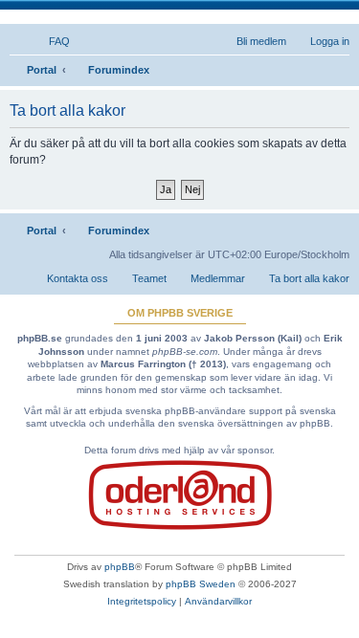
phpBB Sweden (201, 584)
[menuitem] (51, 41)
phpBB (119, 566)
